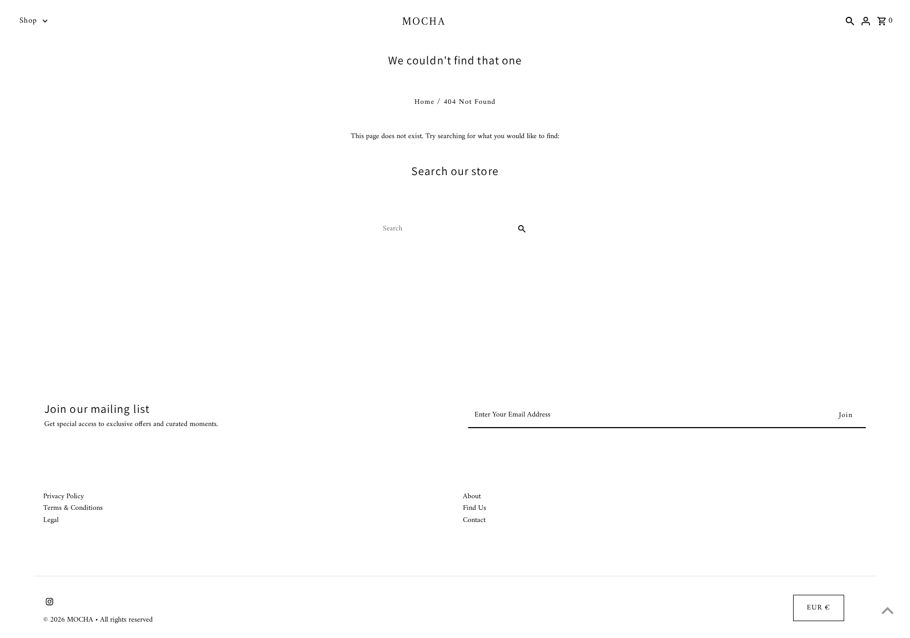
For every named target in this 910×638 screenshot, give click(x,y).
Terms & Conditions (73, 508)
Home (424, 102)
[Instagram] (48, 603)
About (472, 496)
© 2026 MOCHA (69, 619)
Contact (474, 520)
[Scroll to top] (887, 610)
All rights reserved (126, 619)
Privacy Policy (63, 496)
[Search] (850, 21)
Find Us (474, 508)
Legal (50, 520)
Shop (28, 21)
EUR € (818, 607)
